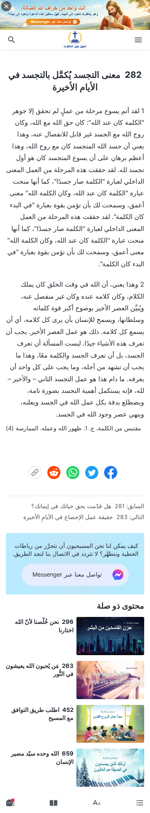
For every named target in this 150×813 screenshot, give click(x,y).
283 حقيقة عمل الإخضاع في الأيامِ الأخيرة (75, 517)
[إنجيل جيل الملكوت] (75, 39)
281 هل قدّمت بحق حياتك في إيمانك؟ (78, 506)
